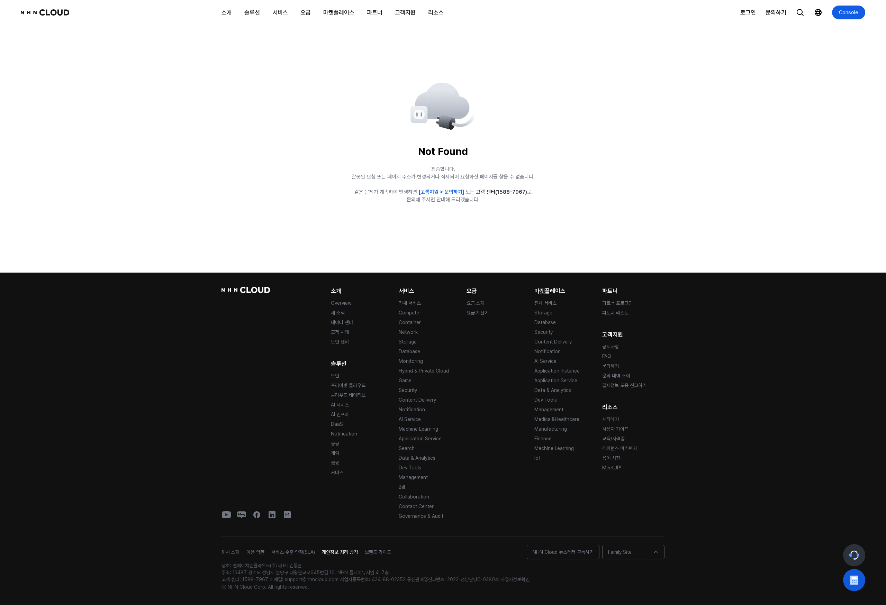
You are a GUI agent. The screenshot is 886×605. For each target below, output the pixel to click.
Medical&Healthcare (556, 419)
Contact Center (416, 506)
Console (848, 12)
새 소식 (338, 312)
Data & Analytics (417, 458)
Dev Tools (410, 467)
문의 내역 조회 (616, 375)
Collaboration (414, 496)
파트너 (374, 12)
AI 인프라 (340, 414)
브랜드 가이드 (378, 552)
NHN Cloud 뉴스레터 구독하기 (563, 552)
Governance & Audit (421, 516)
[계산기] (854, 580)
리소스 (436, 12)
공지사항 (610, 346)
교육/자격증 (613, 438)
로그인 (748, 12)
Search (407, 448)
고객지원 (405, 12)
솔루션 (252, 12)
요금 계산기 (478, 312)
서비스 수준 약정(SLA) (293, 552)
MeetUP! (611, 467)
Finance (543, 438)
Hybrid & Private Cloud (424, 371)
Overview (341, 303)
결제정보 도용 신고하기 (624, 385)
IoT (537, 458)
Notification (344, 434)
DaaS (337, 424)
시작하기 (610, 419)
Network (408, 332)
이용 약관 (255, 552)
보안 (335, 375)
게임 (335, 453)
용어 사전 (611, 458)
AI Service (410, 419)
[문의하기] (854, 555)
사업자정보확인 (515, 579)
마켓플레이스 (338, 12)
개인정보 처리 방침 (340, 552)
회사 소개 (230, 552)
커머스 (337, 472)
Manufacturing (550, 429)
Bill (402, 487)
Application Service (420, 438)
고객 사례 (340, 332)
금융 (335, 463)
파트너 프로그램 (617, 303)
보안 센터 (340, 342)
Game (405, 380)
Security (408, 390)
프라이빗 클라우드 (348, 385)
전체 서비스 (410, 303)
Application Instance (557, 371)
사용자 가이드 (615, 429)
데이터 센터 (342, 322)
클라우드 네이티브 (348, 395)
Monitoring (411, 361)
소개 (227, 12)
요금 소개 (476, 303)
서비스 (280, 12)
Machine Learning (418, 429)
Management (413, 477)
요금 (305, 12)
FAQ (606, 356)
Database (409, 351)
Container (410, 322)
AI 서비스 (340, 404)
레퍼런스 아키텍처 (619, 448)
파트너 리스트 (615, 312)
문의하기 (776, 12)
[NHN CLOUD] (45, 12)
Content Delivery (417, 400)
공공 (335, 443)
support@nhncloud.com (311, 579)
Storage (408, 342)
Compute (409, 312)
